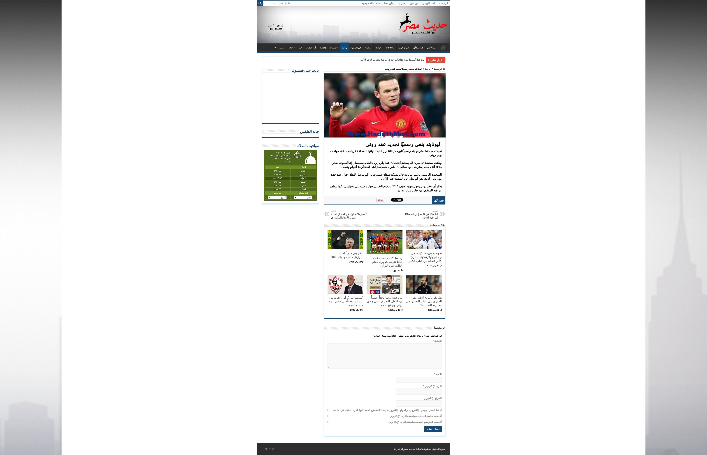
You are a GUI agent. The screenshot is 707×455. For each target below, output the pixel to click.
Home (443, 47)
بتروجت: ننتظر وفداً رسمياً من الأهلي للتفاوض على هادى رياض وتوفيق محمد (384, 301)
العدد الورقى (428, 3)
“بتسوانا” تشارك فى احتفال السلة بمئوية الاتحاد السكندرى (349, 214)
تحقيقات (333, 47)
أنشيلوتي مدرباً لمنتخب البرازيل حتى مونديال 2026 (346, 255)
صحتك (292, 47)
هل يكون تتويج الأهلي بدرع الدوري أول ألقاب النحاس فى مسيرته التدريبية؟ (424, 301)
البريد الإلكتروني (432, 386)
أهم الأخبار (431, 47)
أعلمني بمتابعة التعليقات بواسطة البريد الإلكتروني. (415, 416)
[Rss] (289, 3)
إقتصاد (323, 47)
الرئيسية (443, 3)
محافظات (389, 47)
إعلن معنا (389, 3)
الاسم (438, 374)
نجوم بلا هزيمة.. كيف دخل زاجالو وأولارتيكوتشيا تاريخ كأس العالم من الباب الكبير (425, 257)
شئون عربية (403, 47)
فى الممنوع (356, 47)
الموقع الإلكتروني (432, 398)
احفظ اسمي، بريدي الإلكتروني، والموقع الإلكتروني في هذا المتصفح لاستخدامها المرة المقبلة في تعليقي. (387, 410)
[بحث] (260, 3)
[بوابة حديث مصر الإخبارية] (423, 23)
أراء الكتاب (311, 47)
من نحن (414, 3)
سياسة (368, 47)
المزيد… (281, 47)
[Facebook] (286, 3)
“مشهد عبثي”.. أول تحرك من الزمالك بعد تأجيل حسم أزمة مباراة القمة (346, 301)
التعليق (437, 341)
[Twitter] (282, 3)
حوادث (378, 47)
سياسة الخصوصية (371, 3)
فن (300, 47)
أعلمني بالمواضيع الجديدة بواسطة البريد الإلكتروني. (415, 422)
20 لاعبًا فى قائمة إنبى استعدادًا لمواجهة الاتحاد (421, 214)
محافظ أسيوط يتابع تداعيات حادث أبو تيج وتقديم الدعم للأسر (392, 59)
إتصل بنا (402, 3)
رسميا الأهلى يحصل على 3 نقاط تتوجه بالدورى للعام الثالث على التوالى (386, 262)
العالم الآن (418, 47)
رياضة (344, 47)
